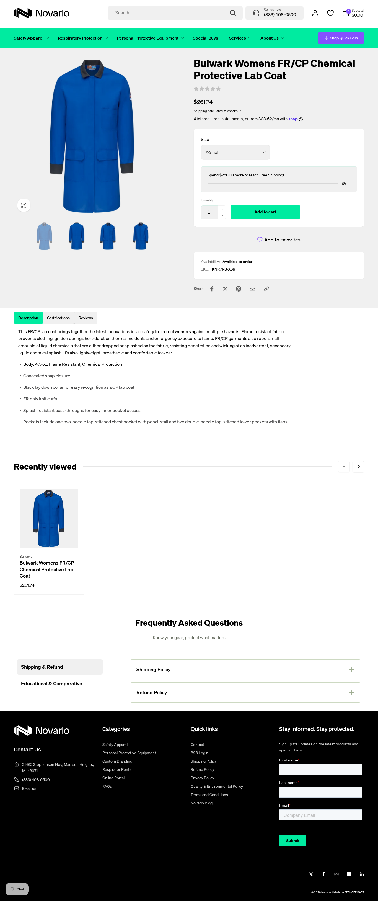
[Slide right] (358, 466)
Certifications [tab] (58, 317)
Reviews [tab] (86, 317)
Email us (29, 788)
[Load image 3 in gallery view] (109, 236)
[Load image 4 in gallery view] (141, 236)
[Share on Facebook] (212, 289)
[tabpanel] (155, 379)
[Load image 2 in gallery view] (77, 236)
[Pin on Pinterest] (238, 289)
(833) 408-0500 (36, 779)
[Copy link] (266, 289)
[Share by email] (252, 288)
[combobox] (175, 13)
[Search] (233, 13)
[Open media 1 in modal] (93, 136)
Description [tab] (28, 317)
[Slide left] (344, 466)
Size (205, 139)
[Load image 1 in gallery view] (44, 236)
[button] (30, 38)
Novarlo (326, 892)
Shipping (200, 111)
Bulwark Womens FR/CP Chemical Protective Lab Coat (47, 569)
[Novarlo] (41, 734)
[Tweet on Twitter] (225, 289)
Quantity (207, 200)
